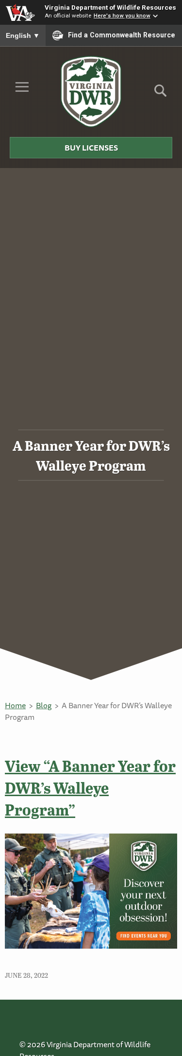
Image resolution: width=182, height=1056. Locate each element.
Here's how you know (122, 15)
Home (15, 705)
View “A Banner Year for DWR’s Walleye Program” (90, 787)
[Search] (160, 94)
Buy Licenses (91, 147)
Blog (43, 705)
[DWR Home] (91, 91)
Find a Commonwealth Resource (121, 35)
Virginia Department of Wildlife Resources (110, 7)
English (23, 35)
